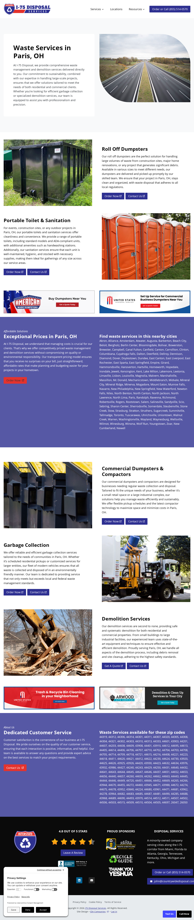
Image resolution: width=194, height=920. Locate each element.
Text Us (169, 914)
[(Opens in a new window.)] (73, 864)
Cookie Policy (95, 902)
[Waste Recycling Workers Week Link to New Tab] (121, 844)
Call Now (184, 914)
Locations (116, 9)
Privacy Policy (79, 902)
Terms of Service (112, 902)
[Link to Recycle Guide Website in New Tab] (121, 859)
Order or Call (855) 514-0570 (170, 9)
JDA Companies (98, 911)
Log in (114, 911)
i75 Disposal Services (95, 908)
